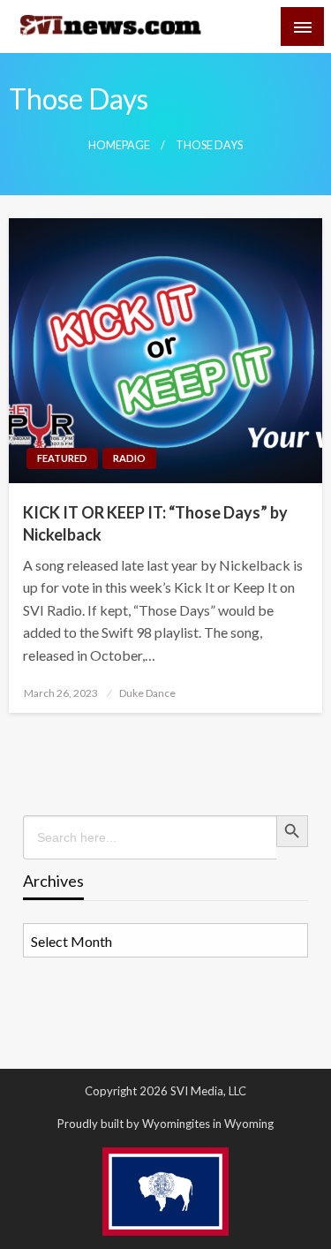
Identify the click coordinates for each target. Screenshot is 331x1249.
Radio (129, 458)
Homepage (119, 145)
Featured (62, 458)
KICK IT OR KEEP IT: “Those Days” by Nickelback (155, 523)
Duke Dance (147, 693)
